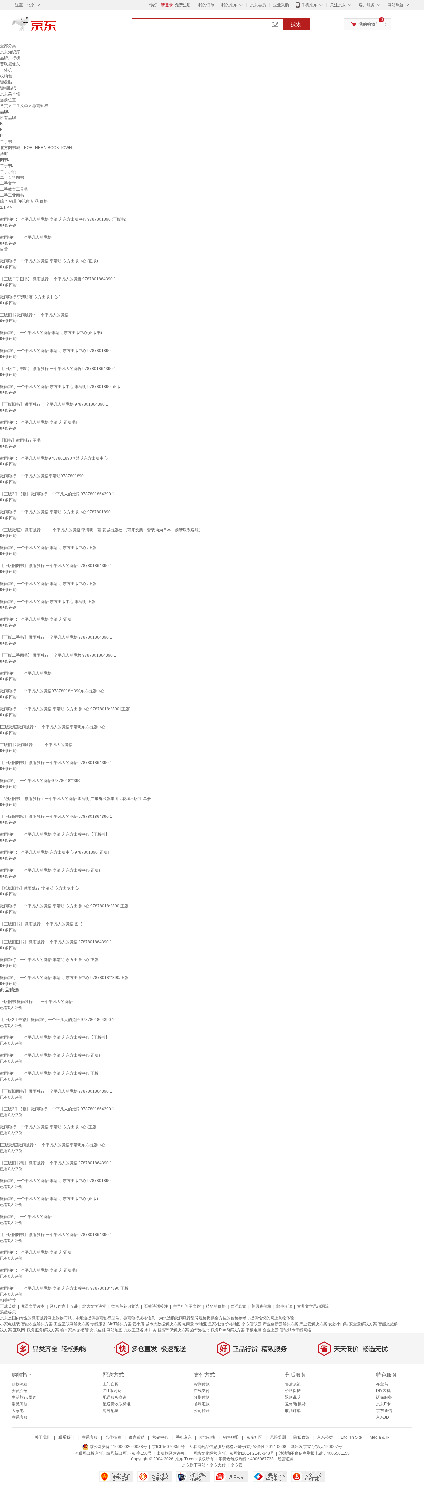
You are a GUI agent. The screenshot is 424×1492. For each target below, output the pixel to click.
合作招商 (113, 1437)
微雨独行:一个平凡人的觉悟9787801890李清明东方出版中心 (54, 458)
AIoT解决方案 (119, 1324)
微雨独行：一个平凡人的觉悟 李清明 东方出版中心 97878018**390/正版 (64, 977)
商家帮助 (137, 1437)
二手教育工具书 (14, 189)
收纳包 (6, 76)
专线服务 (98, 1324)
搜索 (296, 24)
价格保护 (293, 1390)
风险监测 (278, 1437)
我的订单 (206, 5)
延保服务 (384, 1397)
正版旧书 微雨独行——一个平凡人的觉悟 (36, 745)
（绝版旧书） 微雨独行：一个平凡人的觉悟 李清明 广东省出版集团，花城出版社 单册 (75, 798)
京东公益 (325, 1437)
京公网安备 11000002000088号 (118, 1446)
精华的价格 (216, 1306)
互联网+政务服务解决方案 (36, 1330)
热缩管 (83, 1330)
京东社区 (254, 1437)
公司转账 (202, 1410)
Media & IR (380, 1437)
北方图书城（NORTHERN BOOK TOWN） (38, 147)
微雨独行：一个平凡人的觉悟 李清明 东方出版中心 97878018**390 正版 (64, 906)
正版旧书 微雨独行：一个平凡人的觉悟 (34, 315)
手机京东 (309, 5)
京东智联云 (252, 1324)
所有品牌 (8, 117)
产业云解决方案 (313, 1324)
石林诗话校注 (156, 1306)
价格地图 (233, 1324)
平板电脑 (254, 1330)
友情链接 (207, 1437)
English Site (351, 1437)
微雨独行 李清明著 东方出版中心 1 (30, 297)
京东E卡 (383, 1404)
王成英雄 (8, 1306)
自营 (4, 249)
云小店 (138, 1324)
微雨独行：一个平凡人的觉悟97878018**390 (40, 780)
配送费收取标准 (117, 1404)
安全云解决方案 (363, 1324)
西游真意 (238, 1306)
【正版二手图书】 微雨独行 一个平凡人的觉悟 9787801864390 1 (58, 279)
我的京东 (229, 5)
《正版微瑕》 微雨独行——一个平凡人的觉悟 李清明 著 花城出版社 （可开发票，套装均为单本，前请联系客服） (101, 530)
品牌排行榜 (10, 58)
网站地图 (115, 1330)
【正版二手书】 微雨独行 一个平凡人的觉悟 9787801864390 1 (56, 637)
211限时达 (112, 1390)
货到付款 (202, 1384)
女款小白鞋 (338, 1324)
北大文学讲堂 (94, 1306)
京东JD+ (383, 1417)
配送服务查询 (115, 1397)
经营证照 (285, 1459)
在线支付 (202, 1390)
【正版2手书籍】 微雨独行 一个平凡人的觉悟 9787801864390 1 (57, 494)
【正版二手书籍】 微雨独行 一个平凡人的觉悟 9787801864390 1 (58, 368)
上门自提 (111, 1384)
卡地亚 (201, 1324)
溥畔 (4, 153)
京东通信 (384, 1410)
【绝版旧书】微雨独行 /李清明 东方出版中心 (39, 888)
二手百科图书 (12, 177)
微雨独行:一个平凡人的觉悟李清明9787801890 (42, 476)
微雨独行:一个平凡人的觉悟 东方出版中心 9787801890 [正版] (54, 852)
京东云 (236, 1465)
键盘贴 (6, 82)
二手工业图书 (12, 195)
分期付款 (202, 1397)
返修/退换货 (295, 1404)
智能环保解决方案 (173, 1330)
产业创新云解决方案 (280, 1324)
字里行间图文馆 (187, 1306)
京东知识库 (10, 52)
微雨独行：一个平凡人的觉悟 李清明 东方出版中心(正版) (50, 870)
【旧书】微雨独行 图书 (20, 440)
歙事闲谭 (284, 1306)
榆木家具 (68, 1330)
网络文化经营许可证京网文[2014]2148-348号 (233, 1453)
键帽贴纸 (8, 88)
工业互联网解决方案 (71, 1324)
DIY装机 (383, 1390)
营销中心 (160, 1437)
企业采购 (281, 5)
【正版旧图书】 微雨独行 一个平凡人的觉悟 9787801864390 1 (56, 565)
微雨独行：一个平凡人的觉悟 (26, 237)
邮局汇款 (202, 1404)
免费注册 (183, 5)
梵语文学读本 (33, 1306)
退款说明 (293, 1397)
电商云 (188, 1324)
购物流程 (19, 1384)
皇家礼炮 (216, 1324)
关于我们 (43, 1437)
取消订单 (293, 1410)
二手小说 (8, 171)
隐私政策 (301, 1437)
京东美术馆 (10, 94)
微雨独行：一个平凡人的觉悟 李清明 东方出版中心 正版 (49, 960)
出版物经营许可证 (172, 1453)
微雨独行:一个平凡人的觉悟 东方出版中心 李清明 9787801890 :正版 (60, 386)
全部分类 (8, 46)
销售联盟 (231, 1437)
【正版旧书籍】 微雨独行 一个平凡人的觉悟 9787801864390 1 (56, 816)
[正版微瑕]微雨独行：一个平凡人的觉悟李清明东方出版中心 (52, 727)
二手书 (6, 141)
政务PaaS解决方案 (228, 1330)
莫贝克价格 (261, 1306)
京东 (56, 26)
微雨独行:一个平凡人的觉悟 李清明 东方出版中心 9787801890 (55, 350)
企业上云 (271, 1330)
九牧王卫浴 (133, 1330)
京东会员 (258, 5)
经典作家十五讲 (64, 1306)
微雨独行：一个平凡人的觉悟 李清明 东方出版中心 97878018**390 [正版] (65, 709)
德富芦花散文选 (125, 1306)
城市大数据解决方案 (163, 1324)
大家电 (18, 1410)
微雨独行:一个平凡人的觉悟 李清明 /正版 (36, 619)
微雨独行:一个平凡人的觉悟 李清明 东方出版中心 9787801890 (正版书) (63, 219)
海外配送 (111, 1410)
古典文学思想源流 (313, 1306)
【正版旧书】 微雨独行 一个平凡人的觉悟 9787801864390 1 (54, 404)
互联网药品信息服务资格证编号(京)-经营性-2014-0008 (237, 1446)
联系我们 (66, 1437)
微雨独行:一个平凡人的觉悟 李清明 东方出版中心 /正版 (48, 547)
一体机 (6, 70)
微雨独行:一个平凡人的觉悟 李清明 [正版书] (38, 422)
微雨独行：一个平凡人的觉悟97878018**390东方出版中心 (52, 691)
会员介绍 (19, 1390)
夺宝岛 (382, 1384)
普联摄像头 (10, 64)
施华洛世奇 (200, 1330)
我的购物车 (369, 24)
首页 (4, 106)
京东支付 (218, 1465)
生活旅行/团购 (24, 1397)
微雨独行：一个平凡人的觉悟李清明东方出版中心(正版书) (51, 332)
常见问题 (19, 1404)
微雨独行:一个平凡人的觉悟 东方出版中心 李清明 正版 (47, 601)
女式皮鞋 (98, 1330)
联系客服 (19, 1417)
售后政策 (293, 1384)
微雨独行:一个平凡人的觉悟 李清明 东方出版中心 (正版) (49, 261)
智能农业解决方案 (37, 1324)
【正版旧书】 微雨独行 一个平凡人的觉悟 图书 (41, 924)
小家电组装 (10, 1324)
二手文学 (20, 106)
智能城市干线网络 (295, 1330)
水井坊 (150, 1330)
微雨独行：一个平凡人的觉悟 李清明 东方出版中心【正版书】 (54, 834)
